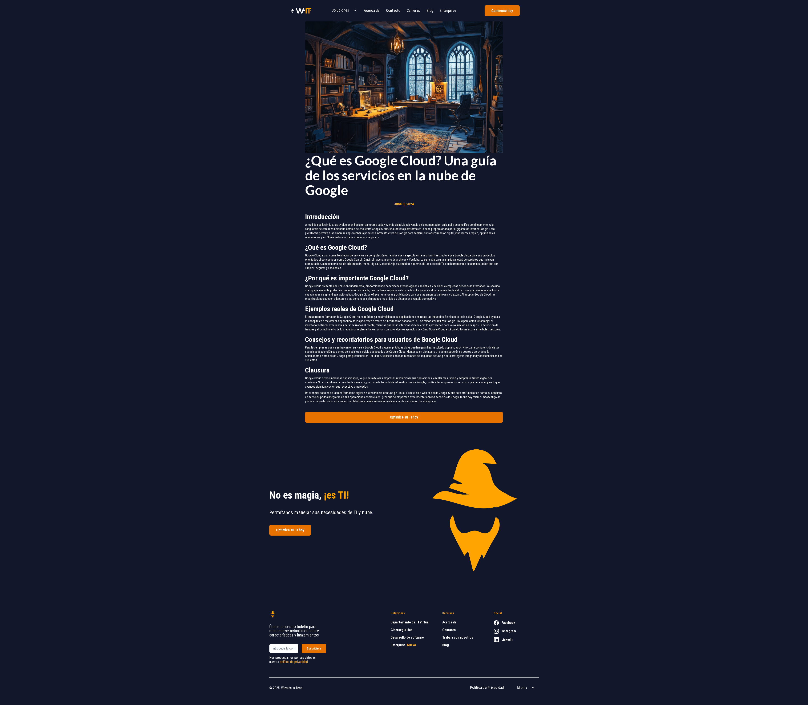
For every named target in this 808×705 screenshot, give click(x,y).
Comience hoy (502, 10)
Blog (430, 10)
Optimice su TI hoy (404, 417)
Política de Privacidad (487, 687)
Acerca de (372, 10)
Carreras (413, 10)
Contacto (393, 10)
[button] (343, 10)
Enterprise (448, 10)
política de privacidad (294, 662)
